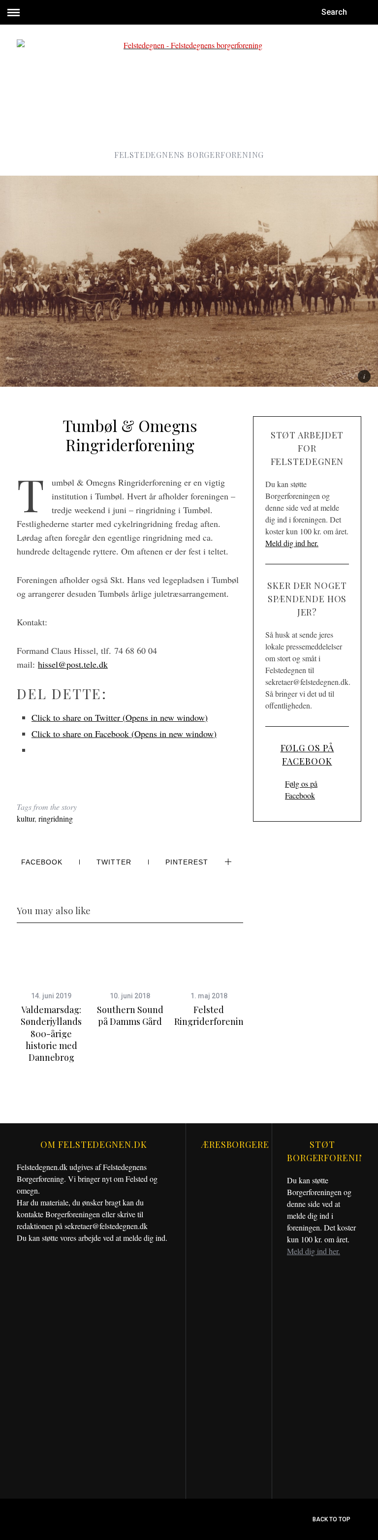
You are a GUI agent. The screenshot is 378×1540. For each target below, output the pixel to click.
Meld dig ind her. (291, 543)
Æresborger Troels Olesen (229, 1328)
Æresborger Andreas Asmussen (229, 1228)
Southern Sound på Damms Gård (130, 1015)
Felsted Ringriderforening (211, 1015)
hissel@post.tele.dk (73, 664)
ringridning (55, 818)
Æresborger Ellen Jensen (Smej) (229, 1429)
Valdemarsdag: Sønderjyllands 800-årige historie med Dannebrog (51, 1033)
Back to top (332, 1519)
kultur (25, 818)
